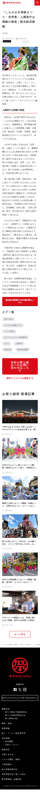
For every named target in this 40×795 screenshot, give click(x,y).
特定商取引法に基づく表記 (14, 774)
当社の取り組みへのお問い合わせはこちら (20, 366)
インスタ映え (9, 331)
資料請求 (6, 750)
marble (5, 33)
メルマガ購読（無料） (12, 759)
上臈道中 (19, 343)
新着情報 (6, 728)
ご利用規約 (7, 764)
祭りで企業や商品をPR (15, 715)
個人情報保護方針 (10, 769)
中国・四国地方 (9, 644)
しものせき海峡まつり (13, 325)
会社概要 (9, 741)
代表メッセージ (12, 745)
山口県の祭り (16, 644)
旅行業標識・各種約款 (12, 779)
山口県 (25, 42)
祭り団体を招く (12, 718)
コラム (6, 343)
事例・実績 (7, 723)
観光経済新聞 (22, 349)
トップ (3, 644)
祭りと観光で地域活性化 (16, 712)
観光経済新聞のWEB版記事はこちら (20, 301)
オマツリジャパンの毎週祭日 (15, 337)
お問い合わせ (8, 754)
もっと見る (20, 634)
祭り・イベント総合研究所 (14, 733)
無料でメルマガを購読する (20, 378)
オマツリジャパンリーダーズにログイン (20, 698)
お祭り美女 (8, 319)
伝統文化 (7, 349)
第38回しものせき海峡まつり (26, 644)
